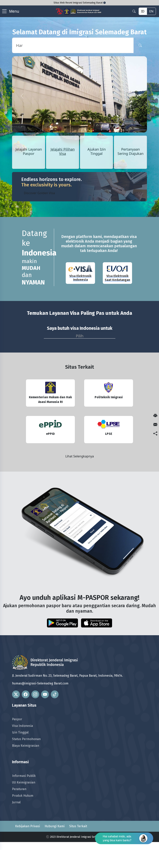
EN (151, 11)
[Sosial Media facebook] (25, 694)
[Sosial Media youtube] (45, 694)
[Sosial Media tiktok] (55, 694)
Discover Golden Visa (39, 193)
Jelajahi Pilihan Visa (63, 151)
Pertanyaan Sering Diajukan (130, 151)
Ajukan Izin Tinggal (96, 151)
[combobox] (79, 335)
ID (142, 11)
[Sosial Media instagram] (35, 694)
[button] (22, 96)
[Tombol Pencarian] (140, 45)
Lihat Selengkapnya (79, 456)
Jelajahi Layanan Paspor (29, 151)
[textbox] (79, 335)
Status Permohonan (26, 739)
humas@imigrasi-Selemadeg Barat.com (40, 683)
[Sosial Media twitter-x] (16, 694)
